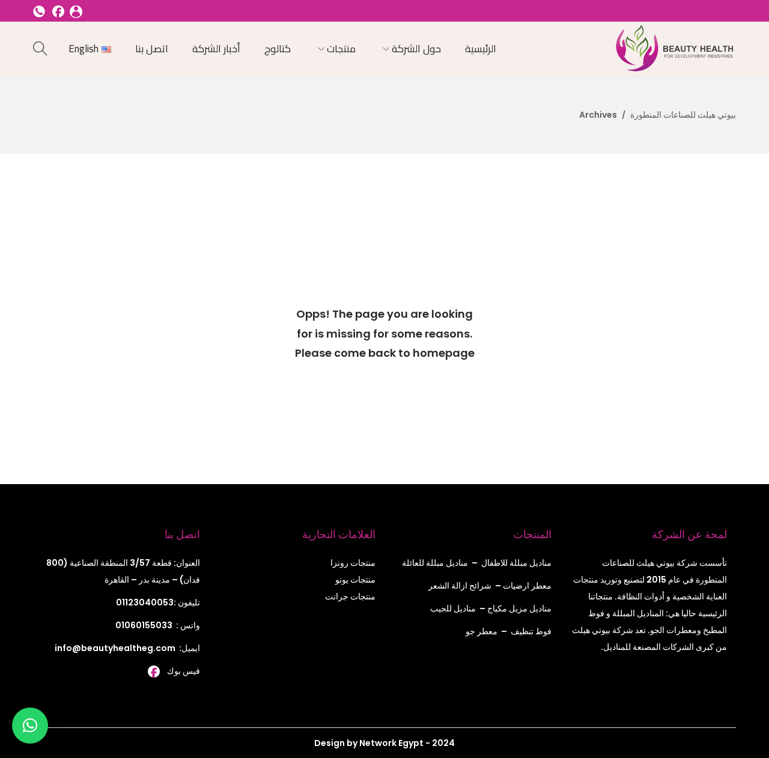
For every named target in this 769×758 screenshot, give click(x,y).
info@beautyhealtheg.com (115, 648)
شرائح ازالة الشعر (459, 586)
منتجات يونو (355, 580)
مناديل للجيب (453, 608)
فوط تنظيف (531, 631)
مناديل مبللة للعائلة (435, 563)
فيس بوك (183, 671)
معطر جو (481, 631)
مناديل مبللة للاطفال (516, 563)
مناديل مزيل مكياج (519, 608)
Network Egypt (390, 743)
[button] (30, 726)
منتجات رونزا (352, 563)
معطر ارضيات (527, 586)
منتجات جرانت (350, 596)
